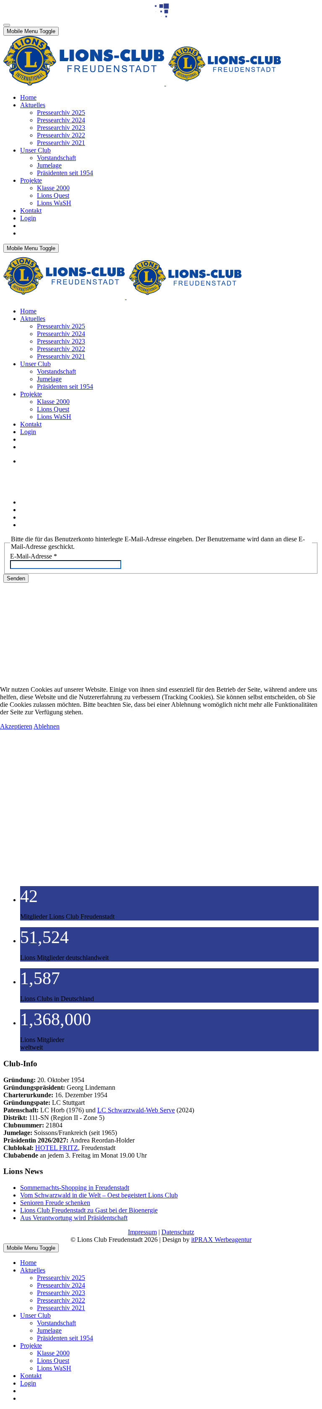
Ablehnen (47, 726)
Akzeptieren (16, 726)
